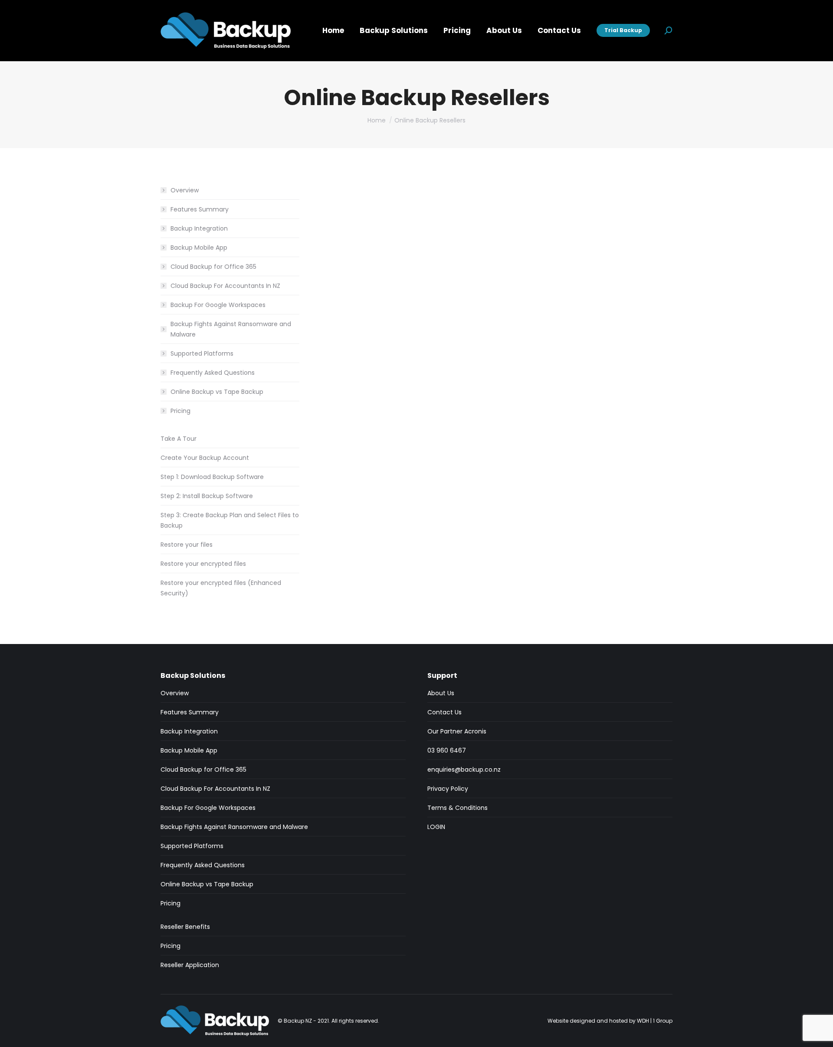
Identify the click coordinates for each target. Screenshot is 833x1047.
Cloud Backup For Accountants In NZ (225, 285)
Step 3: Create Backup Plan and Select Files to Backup (230, 520)
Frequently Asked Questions (213, 372)
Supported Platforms (202, 353)
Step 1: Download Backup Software (212, 476)
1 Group (662, 1020)
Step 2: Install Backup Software (207, 496)
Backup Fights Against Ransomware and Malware (231, 329)
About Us (440, 693)
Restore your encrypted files (203, 563)
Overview (185, 190)
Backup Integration (199, 228)
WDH (643, 1020)
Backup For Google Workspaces (218, 305)
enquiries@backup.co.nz (464, 769)
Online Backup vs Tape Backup (217, 391)
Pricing (180, 410)
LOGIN (436, 826)
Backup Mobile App (199, 247)
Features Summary (200, 209)
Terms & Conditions (457, 807)
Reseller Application (190, 965)
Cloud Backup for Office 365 (213, 266)
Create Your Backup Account (205, 457)
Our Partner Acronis (456, 731)
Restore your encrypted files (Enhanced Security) (221, 588)
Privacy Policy (447, 788)
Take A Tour (179, 438)
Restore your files (187, 544)
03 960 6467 (446, 750)
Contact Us (444, 712)
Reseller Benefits (185, 926)
